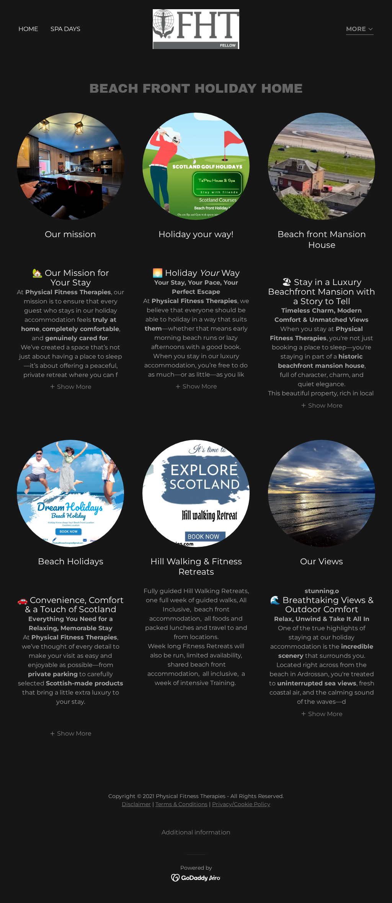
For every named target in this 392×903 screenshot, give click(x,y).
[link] (196, 28)
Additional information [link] (196, 832)
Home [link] (28, 29)
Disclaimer (136, 804)
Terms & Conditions (181, 804)
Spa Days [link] (65, 29)
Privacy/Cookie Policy (241, 804)
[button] (360, 30)
